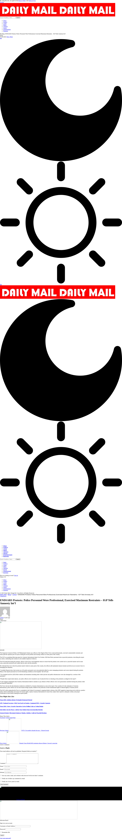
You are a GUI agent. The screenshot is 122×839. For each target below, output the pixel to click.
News (4, 596)
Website (2, 772)
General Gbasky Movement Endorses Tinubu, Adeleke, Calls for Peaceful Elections (23, 713)
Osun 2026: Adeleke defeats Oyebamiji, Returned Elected (16, 700)
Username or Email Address (7, 826)
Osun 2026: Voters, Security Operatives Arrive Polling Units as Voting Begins (21, 706)
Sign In (16, 575)
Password (2, 829)
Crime (1, 596)
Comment (3, 763)
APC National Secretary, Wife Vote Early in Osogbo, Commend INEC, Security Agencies (25, 703)
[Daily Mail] (57, 16)
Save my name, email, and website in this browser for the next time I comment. (22, 775)
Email (2, 769)
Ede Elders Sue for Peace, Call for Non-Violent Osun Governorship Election (21, 709)
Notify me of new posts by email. (10, 781)
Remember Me (6, 832)
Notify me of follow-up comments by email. (13, 778)
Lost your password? (5, 838)
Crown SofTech (20, 799)
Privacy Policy (22, 0)
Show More (10, 37)
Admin (2, 617)
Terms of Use (32, 0)
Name (2, 766)
